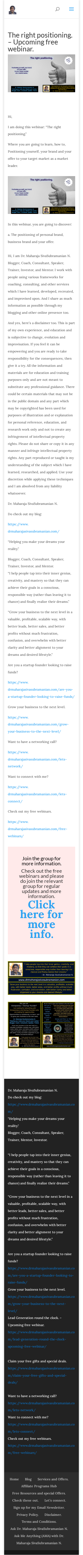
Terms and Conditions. (39, 1522)
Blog (28, 1479)
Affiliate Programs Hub (39, 1486)
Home (14, 1479)
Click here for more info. (41, 919)
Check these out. (25, 1500)
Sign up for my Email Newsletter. (39, 1507)
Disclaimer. (53, 1515)
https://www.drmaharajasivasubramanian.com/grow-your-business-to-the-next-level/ (38, 724)
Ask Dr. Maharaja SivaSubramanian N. (39, 1529)
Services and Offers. (53, 1479)
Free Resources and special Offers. (39, 1493)
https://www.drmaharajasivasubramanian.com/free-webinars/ (37, 829)
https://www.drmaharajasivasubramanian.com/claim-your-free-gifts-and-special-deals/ (41, 1375)
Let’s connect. (55, 1500)
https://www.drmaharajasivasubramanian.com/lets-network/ (37, 759)
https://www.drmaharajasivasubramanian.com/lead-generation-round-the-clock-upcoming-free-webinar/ (41, 1339)
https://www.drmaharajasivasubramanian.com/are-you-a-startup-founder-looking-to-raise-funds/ (41, 689)
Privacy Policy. (28, 1515)
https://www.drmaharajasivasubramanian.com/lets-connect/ (37, 794)
